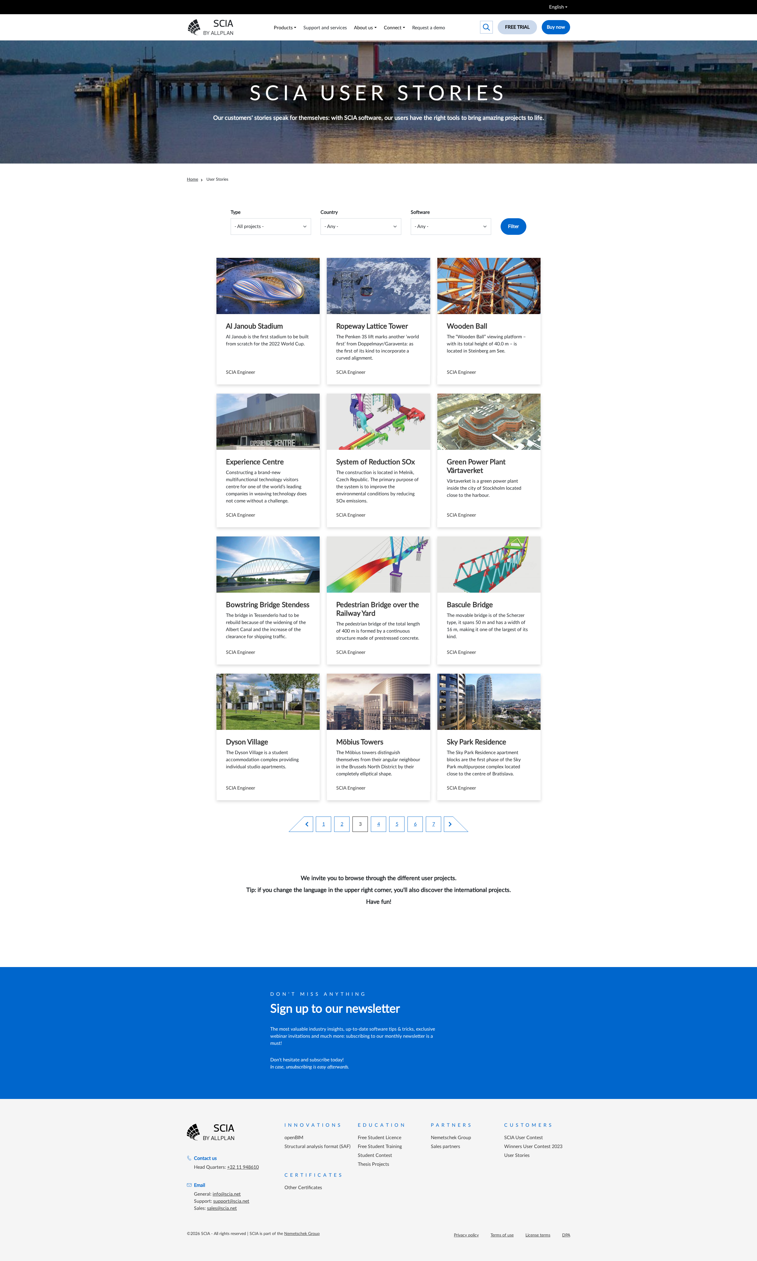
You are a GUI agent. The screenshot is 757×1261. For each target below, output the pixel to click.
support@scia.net (231, 1201)
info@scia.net (227, 1194)
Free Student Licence (379, 1137)
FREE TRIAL (517, 27)
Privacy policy (466, 1235)
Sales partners (445, 1146)
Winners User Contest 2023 (533, 1146)
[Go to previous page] (309, 824)
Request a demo (428, 27)
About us (363, 27)
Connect (393, 27)
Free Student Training (380, 1146)
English (556, 7)
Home (192, 179)
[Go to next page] (447, 824)
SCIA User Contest (523, 1137)
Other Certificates (303, 1187)
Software (420, 212)
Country (329, 212)
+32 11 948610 (243, 1167)
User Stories (517, 1155)
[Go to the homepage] (210, 1132)
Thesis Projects (373, 1164)
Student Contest (375, 1155)
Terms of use (502, 1235)
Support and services (325, 27)
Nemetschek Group (451, 1137)
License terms (537, 1235)
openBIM (293, 1137)
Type (235, 212)
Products (283, 27)
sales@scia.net (222, 1208)
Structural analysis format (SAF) (317, 1146)
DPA (566, 1235)
